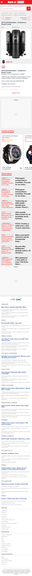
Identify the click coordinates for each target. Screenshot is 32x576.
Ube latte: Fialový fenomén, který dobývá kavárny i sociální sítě (15, 426)
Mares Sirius (6, 137)
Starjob (2, 557)
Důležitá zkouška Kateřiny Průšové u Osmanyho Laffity (13, 501)
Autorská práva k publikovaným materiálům (15, 570)
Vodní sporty (22, 13)
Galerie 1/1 (9, 61)
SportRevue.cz (6, 223)
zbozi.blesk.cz (4, 13)
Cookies (12, 572)
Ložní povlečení (4, 549)
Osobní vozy (4, 514)
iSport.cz (4, 200)
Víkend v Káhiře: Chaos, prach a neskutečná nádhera (13, 441)
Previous (2, 152)
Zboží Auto (3, 525)
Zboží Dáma (4, 516)
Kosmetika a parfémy (6, 543)
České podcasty (5, 558)
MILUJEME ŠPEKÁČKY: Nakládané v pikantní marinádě (13, 360)
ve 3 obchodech (6, 169)
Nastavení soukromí (19, 572)
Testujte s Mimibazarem (6, 534)
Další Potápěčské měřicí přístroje (10, 135)
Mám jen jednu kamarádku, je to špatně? (10, 486)
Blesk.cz (4, 177)
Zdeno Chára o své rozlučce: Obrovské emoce (11, 504)
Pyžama (3, 542)
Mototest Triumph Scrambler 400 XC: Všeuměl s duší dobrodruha (15, 382)
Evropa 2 (3, 564)
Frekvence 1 (4, 562)
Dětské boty (4, 547)
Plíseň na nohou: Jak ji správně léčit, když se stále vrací (13, 474)
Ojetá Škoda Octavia (5, 526)
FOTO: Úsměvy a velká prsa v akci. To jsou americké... (23, 226)
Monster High (4, 536)
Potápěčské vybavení (6, 15)
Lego (2, 540)
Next (30, 152)
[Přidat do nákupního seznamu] (21, 168)
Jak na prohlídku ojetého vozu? (8, 519)
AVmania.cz (5, 257)
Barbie (2, 538)
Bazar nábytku (4, 551)
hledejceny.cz (4, 510)
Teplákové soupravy (5, 545)
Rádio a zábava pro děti (6, 560)
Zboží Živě (3, 512)
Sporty (15, 13)
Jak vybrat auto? (5, 528)
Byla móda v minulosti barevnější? (8, 462)
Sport (11, 13)
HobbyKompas (4, 521)
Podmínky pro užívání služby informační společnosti (16, 571)
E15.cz (3, 212)
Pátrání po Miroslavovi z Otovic (8, 502)
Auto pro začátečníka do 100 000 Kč (9, 523)
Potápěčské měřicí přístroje (19, 15)
